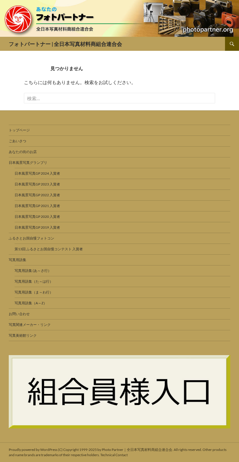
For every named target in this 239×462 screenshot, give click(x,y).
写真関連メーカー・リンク (30, 324)
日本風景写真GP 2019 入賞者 (37, 227)
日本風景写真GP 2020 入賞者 (37, 216)
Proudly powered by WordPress (33, 449)
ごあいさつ (17, 141)
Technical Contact (114, 455)
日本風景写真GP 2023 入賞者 (37, 184)
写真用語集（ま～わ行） (34, 292)
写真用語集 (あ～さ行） (33, 270)
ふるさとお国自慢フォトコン (31, 238)
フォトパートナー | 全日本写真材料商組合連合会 (65, 44)
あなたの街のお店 (23, 152)
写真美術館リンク (23, 335)
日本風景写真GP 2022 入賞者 (37, 195)
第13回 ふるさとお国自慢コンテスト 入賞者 (49, 249)
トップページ (19, 130)
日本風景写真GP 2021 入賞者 (37, 206)
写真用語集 (17, 260)
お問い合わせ (19, 314)
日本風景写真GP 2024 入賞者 (37, 173)
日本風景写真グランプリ (28, 162)
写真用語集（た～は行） (34, 281)
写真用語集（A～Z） (31, 303)
